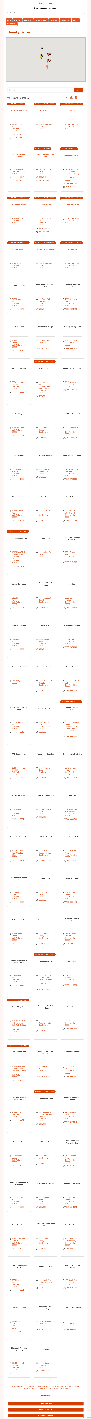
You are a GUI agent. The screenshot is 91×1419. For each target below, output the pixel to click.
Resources (53, 20)
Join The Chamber (63, 1388)
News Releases (30, 1386)
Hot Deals (53, 1386)
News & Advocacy (40, 20)
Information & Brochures (46, 1388)
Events (75, 20)
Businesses (27, 20)
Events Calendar (43, 1386)
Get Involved (11, 24)
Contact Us (33, 1388)
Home (9, 20)
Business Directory (17, 1386)
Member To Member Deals (67, 1386)
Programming (65, 20)
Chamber (17, 20)
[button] (41, 57)
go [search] (79, 90)
